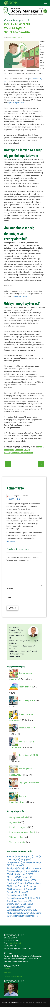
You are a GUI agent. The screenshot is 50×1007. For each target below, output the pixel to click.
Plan (13, 886)
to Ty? (27, 727)
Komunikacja (17, 871)
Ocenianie (19, 450)
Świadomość (30, 916)
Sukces (28, 904)
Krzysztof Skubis (15, 38)
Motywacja (28, 880)
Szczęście (14, 907)
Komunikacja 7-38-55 (28, 755)
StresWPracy (14, 904)
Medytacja (25, 877)
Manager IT (9, 450)
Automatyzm (25, 856)
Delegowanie (14, 862)
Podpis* (10, 589)
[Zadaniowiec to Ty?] (13, 727)
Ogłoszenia (14, 822)
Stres (35, 898)
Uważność (27, 907)
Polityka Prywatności (10, 1002)
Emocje (40, 447)
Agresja (12, 856)
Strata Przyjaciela (27, 700)
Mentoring (14, 880)
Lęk (13, 874)
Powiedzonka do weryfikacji (22, 832)
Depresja (28, 862)
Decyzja (26, 859)
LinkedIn (7, 969)
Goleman (18, 865)
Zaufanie (28, 913)
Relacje (27, 450)
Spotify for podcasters (13, 976)
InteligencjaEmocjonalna (20, 868)
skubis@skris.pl (15, 943)
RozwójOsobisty (11, 453)
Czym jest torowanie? (29, 782)
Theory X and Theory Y (19, 296)
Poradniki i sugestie (18, 827)
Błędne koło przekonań (15, 103)
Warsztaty (13, 910)
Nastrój (12, 883)
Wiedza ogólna (16, 837)
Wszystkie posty (17, 842)
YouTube (7, 973)
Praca (22, 886)
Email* (9, 597)
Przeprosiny (18, 889)
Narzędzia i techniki (18, 817)
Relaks (23, 892)
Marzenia (13, 877)
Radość (31, 889)
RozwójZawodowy (18, 898)
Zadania (16, 913)
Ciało (37, 856)
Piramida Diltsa (26, 686)
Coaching (13, 859)
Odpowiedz (11, 542)
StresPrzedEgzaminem (19, 901)
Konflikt (31, 871)
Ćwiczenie (16, 916)
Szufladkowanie (26, 453)
